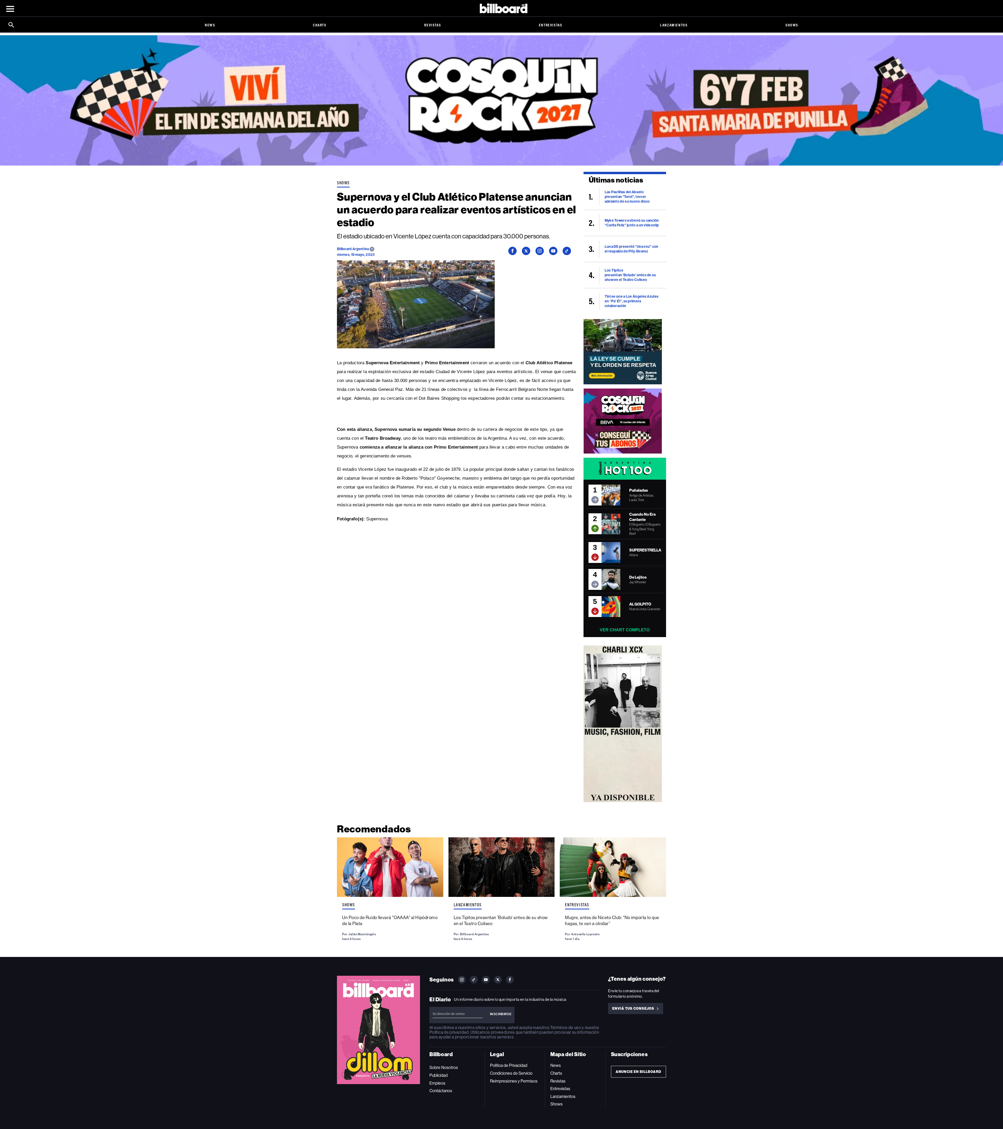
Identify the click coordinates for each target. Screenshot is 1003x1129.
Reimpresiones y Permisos (514, 1081)
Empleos (437, 1083)
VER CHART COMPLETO (625, 630)
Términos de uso (565, 1027)
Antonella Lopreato (585, 934)
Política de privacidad (449, 1032)
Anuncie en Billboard (638, 1072)
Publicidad (438, 1075)
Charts (319, 24)
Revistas (432, 24)
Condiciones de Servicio (511, 1073)
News (210, 24)
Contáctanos (440, 1090)
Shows (791, 24)
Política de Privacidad (508, 1065)
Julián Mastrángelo (362, 934)
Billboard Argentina (353, 249)
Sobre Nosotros (443, 1067)
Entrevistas (550, 24)
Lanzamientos (673, 24)
